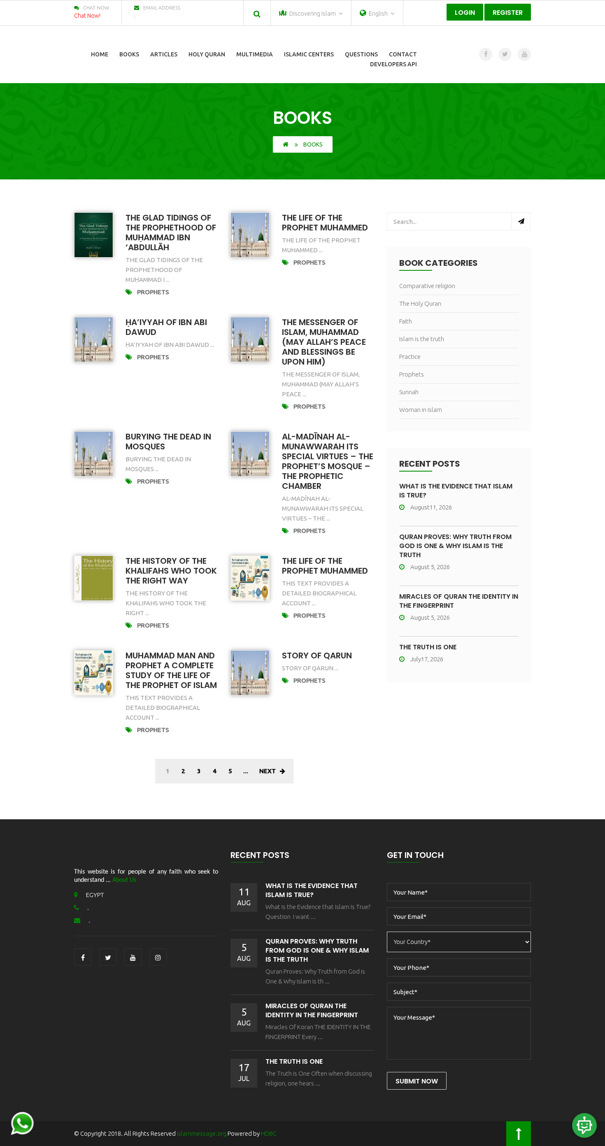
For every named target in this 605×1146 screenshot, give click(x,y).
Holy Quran (206, 54)
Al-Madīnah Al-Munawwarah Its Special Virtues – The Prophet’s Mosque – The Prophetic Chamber (327, 461)
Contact (403, 54)
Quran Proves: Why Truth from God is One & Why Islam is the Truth (455, 546)
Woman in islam (420, 409)
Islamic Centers (309, 54)
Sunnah (409, 391)
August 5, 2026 (430, 566)
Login (465, 12)
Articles (163, 54)
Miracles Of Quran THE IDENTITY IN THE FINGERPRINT (458, 601)
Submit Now (417, 1081)
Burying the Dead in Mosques (168, 441)
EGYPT (95, 894)
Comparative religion (427, 285)
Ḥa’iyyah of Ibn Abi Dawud (166, 327)
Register (508, 12)
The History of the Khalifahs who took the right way (171, 570)
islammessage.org (201, 1133)
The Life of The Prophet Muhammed (325, 565)
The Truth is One (427, 647)
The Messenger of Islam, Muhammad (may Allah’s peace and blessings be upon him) (324, 341)
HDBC (269, 1133)
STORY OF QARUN (317, 655)
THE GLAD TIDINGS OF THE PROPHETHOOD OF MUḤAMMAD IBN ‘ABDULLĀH (171, 232)
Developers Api (393, 64)
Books (129, 54)
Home (99, 54)
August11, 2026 (431, 507)
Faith (405, 321)
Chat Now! (87, 15)
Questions (361, 54)
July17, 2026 (426, 659)
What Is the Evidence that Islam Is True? (455, 490)
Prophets (153, 291)
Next (267, 770)
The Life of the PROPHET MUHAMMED (325, 222)
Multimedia (254, 54)
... (245, 770)
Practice (410, 356)
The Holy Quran (420, 303)
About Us (124, 880)
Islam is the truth (421, 338)
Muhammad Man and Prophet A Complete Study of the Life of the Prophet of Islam (171, 670)
